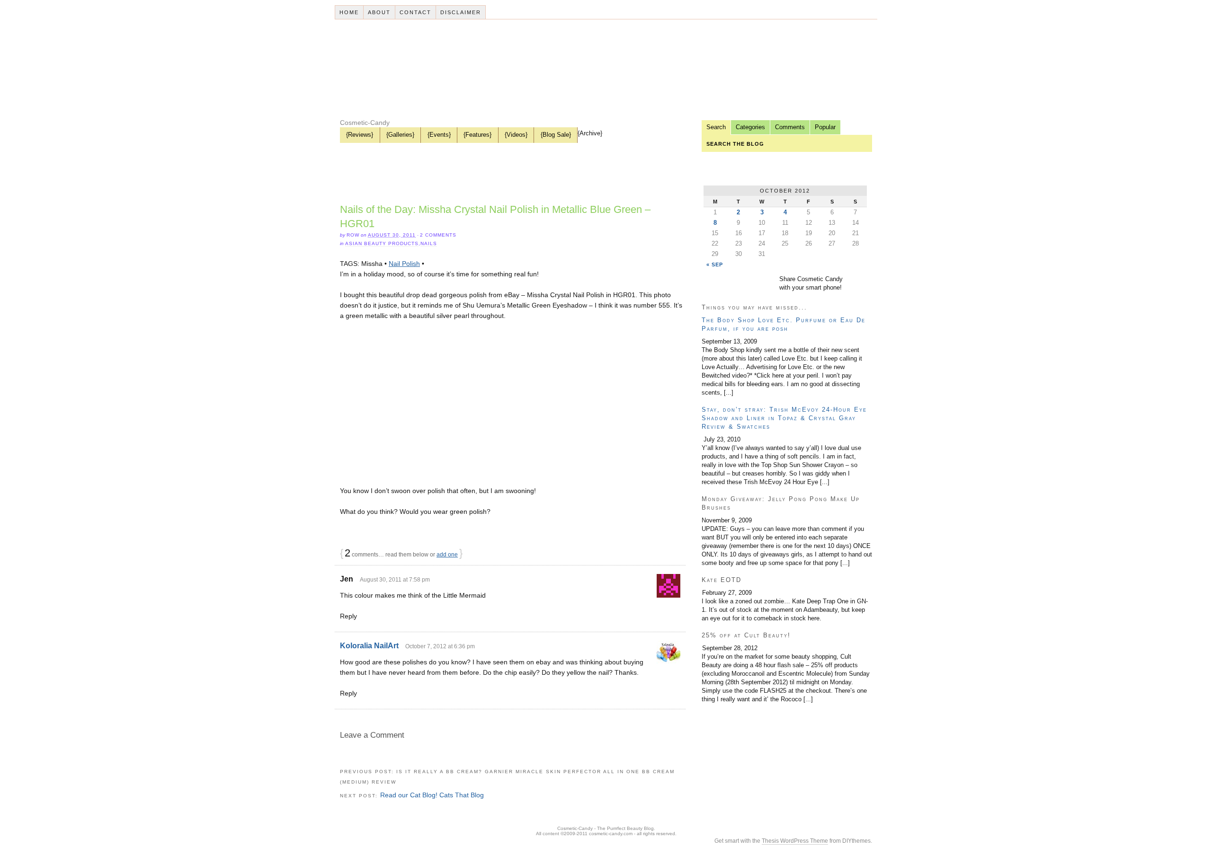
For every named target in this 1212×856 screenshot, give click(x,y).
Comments (790, 127)
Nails (428, 243)
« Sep (714, 264)
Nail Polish (404, 263)
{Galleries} (400, 134)
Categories (750, 127)
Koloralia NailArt (369, 646)
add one (447, 554)
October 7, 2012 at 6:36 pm (440, 646)
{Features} (477, 134)
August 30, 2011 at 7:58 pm (395, 579)
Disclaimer (460, 12)
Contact (415, 12)
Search (716, 127)
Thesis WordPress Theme (795, 841)
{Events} (439, 134)
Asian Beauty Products (382, 243)
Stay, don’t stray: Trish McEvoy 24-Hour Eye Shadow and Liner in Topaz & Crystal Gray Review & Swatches (784, 418)
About (379, 12)
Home (349, 12)
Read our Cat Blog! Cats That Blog (432, 795)
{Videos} (516, 134)
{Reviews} (359, 134)
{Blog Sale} (556, 134)
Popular (825, 127)
